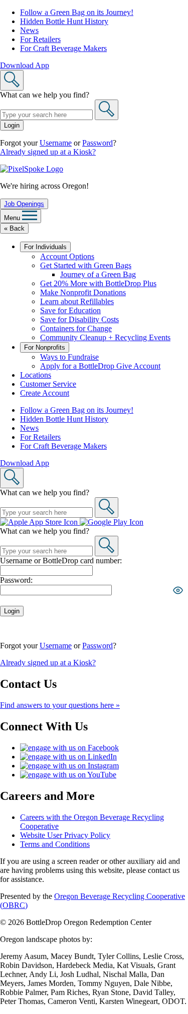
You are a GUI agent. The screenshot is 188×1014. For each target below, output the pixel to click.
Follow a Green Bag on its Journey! (76, 12)
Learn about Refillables (77, 301)
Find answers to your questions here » (60, 705)
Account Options (67, 256)
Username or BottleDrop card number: (61, 560)
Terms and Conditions (55, 844)
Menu (13, 218)
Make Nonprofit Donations (83, 292)
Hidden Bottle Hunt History (64, 21)
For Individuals (45, 247)
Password (97, 143)
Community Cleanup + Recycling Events (105, 337)
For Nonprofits (44, 347)
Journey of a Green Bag (98, 274)
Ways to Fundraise (69, 357)
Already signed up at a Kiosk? (48, 152)
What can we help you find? (44, 95)
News (29, 30)
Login (12, 125)
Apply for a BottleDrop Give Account (100, 366)
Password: (16, 580)
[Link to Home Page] (31, 169)
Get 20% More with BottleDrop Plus (98, 283)
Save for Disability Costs (79, 319)
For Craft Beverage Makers (63, 48)
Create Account (44, 393)
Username (56, 143)
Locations (35, 375)
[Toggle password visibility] (178, 590)
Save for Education (70, 310)
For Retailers (40, 39)
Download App (24, 65)
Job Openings (24, 204)
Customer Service (48, 384)
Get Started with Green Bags (85, 265)
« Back (14, 228)
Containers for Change (76, 328)
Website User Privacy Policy (65, 835)
